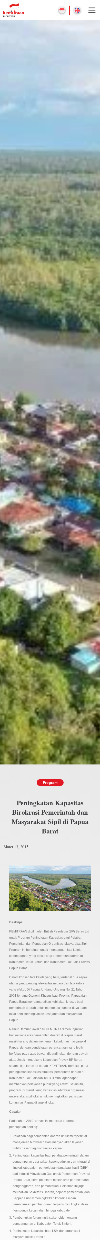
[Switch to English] (77, 10)
